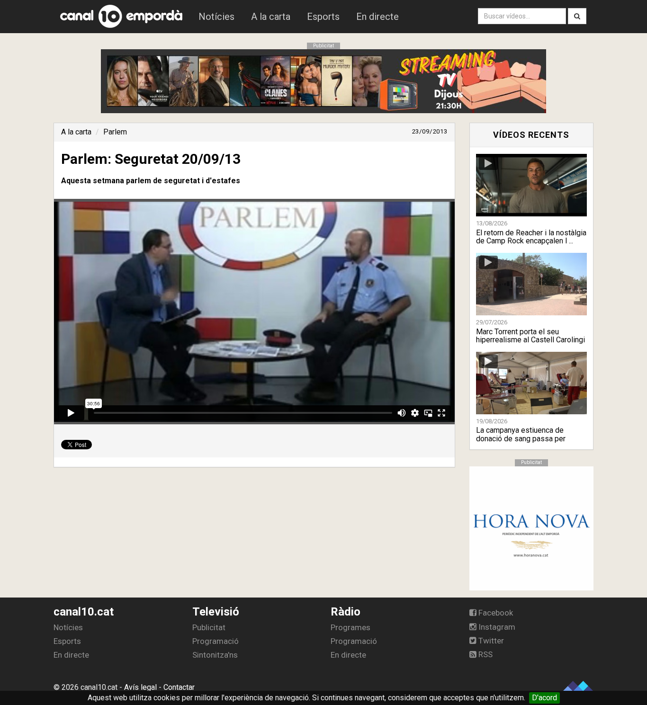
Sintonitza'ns (215, 655)
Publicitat (208, 627)
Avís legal (140, 687)
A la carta (270, 16)
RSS (484, 654)
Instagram (495, 627)
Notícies (216, 16)
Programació (215, 641)
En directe (377, 16)
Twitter (490, 640)
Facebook (494, 612)
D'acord (544, 697)
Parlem (115, 131)
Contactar (179, 687)
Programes (350, 627)
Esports (323, 16)
